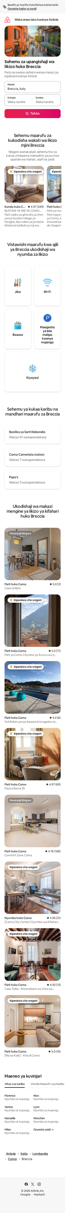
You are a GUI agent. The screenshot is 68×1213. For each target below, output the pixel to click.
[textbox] (18, 102)
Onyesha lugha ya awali (22, 8)
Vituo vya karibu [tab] (15, 1084)
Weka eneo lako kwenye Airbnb (36, 20)
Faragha (25, 1194)
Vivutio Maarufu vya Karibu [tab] (47, 1084)
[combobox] (33, 88)
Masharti (39, 1194)
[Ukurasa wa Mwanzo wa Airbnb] (7, 20)
